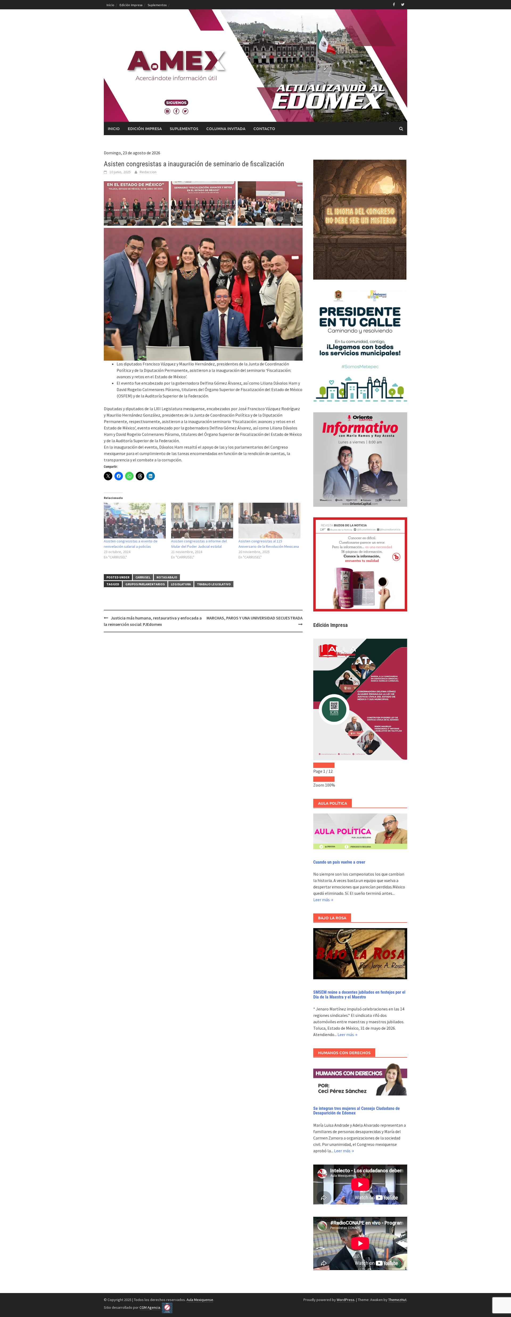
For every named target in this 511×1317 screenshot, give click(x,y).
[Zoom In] (329, 779)
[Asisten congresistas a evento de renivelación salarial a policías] (135, 520)
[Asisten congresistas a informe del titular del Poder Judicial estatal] (202, 520)
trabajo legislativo (214, 584)
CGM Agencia (149, 1307)
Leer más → (323, 899)
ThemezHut (397, 1299)
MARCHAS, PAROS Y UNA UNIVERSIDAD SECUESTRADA (255, 618)
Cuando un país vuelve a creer (339, 862)
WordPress (346, 1299)
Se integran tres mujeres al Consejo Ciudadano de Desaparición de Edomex (356, 1111)
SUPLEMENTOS (184, 128)
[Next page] (329, 765)
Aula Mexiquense (200, 1299)
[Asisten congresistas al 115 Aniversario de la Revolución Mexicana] (269, 520)
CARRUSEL (142, 577)
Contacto (264, 128)
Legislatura (181, 584)
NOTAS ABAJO (166, 577)
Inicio (110, 5)
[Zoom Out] (318, 779)
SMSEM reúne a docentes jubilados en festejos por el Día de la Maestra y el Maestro (359, 995)
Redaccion (148, 172)
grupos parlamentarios (145, 584)
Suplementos (157, 5)
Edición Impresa (130, 5)
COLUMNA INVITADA (225, 128)
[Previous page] (318, 765)
